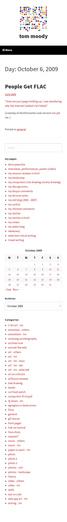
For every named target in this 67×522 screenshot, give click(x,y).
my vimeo (13, 222)
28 (26, 284)
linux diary (14, 432)
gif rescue (14, 418)
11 (58, 269)
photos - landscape (19, 472)
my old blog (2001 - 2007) (22, 200)
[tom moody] (33, 18)
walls (11, 490)
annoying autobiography (22, 338)
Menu (8, 50)
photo (11, 454)
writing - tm (15, 503)
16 (42, 274)
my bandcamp (16, 178)
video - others (16, 481)
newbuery (14, 231)
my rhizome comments (21, 209)
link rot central (17, 427)
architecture (15, 343)
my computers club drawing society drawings (34, 182)
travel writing (16, 240)
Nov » (16, 289)
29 (35, 284)
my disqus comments (20, 191)
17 (50, 274)
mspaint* (13, 436)
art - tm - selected (18, 370)
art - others (14, 352)
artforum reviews (18, 379)
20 (18, 279)
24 (50, 279)
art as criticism (16, 374)
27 (18, 284)
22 (35, 279)
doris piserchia (16, 164)
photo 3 (12, 463)
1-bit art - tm (15, 325)
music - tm (14, 445)
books (11, 387)
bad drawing (15, 383)
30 (42, 284)
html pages (14, 423)
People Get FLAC (25, 86)
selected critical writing (22, 235)
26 (9, 284)
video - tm (14, 485)
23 (42, 279)
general (21, 129)
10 (50, 269)
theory (12, 476)
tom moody (33, 36)
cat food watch (17, 392)
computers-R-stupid (20, 396)
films (11, 410)
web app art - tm (17, 499)
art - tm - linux (16, 361)
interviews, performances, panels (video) (32, 169)
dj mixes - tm (15, 401)
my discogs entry (18, 186)
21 (26, 279)
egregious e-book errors (22, 405)
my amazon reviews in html (24, 173)
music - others (16, 441)
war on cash (14, 494)
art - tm (12, 356)
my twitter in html (18, 218)
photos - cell (15, 467)
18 (58, 274)
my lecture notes (18, 195)
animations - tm (17, 334)
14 (26, 274)
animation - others (18, 330)
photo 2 (12, 459)
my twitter (14, 213)
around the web (17, 347)
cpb (58, 113)
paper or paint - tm (19, 450)
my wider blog (16, 226)
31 (50, 284)
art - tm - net (15, 365)
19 (9, 279)
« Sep (8, 289)
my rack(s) (14, 204)
